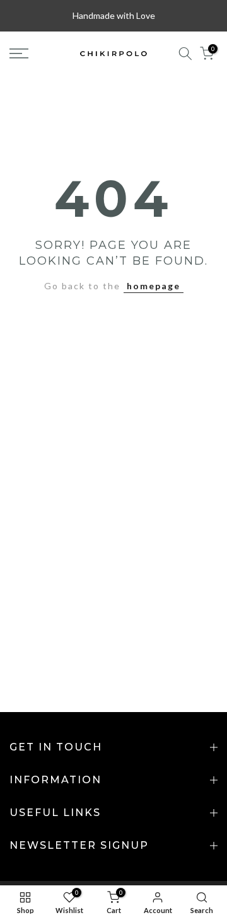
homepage (153, 285)
